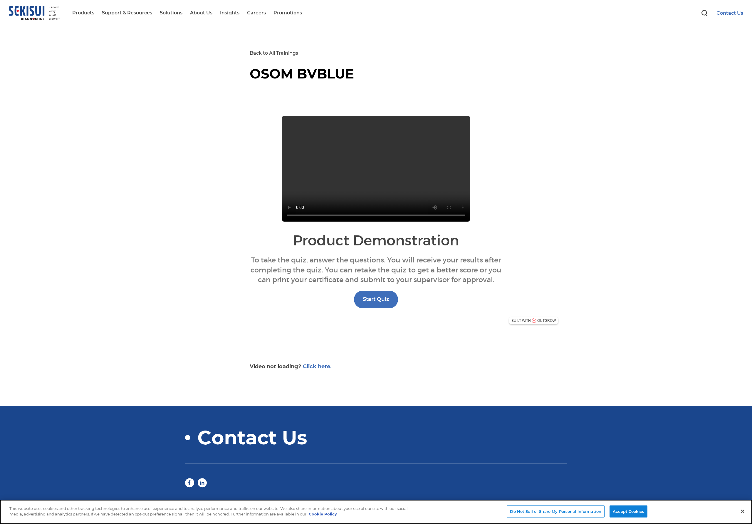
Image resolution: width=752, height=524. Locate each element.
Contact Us (729, 13)
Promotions (287, 13)
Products (83, 13)
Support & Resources (127, 13)
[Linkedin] (202, 482)
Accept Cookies (628, 511)
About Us (201, 13)
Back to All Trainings (274, 53)
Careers (256, 13)
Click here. (317, 366)
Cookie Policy (323, 514)
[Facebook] (189, 482)
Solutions (171, 13)
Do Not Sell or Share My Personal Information (555, 511)
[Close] (742, 511)
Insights (229, 13)
